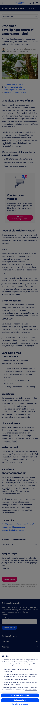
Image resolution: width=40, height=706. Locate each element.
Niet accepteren (20, 700)
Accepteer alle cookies (20, 695)
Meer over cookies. (31, 690)
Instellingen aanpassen (20, 704)
